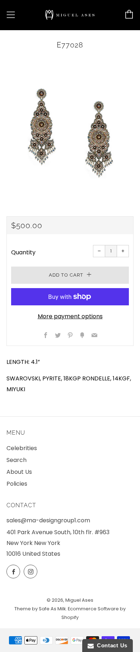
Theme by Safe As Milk (40, 609)
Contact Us (110, 645)
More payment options (70, 316)
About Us (19, 472)
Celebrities (21, 448)
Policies (16, 484)
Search (16, 460)
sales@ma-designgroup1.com (48, 520)
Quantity (23, 252)
